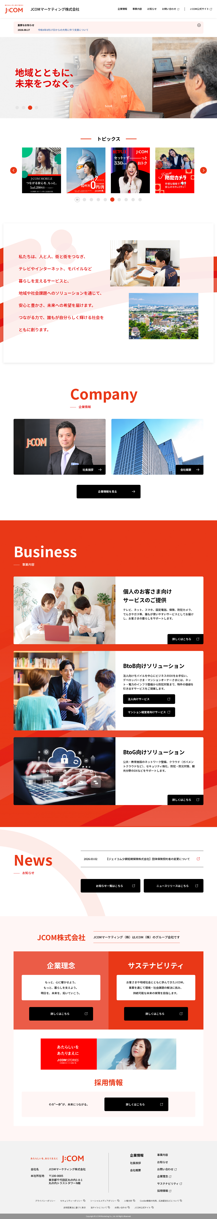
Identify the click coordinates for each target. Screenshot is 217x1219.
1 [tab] (17, 107)
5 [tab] (112, 199)
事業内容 (162, 1155)
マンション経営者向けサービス (147, 712)
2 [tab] (23, 107)
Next (203, 170)
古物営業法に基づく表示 (74, 1207)
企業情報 (137, 1155)
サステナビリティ (168, 1183)
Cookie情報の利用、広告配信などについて (159, 1200)
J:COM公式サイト (143, 1207)
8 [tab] (133, 199)
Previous (13, 170)
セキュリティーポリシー (71, 1200)
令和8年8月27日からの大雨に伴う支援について (63, 29)
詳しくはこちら (60, 1014)
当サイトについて (99, 1207)
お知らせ (162, 1162)
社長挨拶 (135, 1163)
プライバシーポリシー (45, 1200)
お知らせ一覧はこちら (109, 886)
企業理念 (162, 1176)
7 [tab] (126, 199)
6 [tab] (119, 199)
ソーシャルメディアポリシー (103, 1200)
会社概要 (135, 1170)
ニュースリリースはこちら (172, 886)
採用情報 (162, 1190)
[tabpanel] (41, 170)
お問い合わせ (165, 1169)
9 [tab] (140, 199)
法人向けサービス (139, 699)
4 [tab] (36, 108)
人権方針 (128, 1200)
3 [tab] (30, 107)
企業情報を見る (107, 491)
